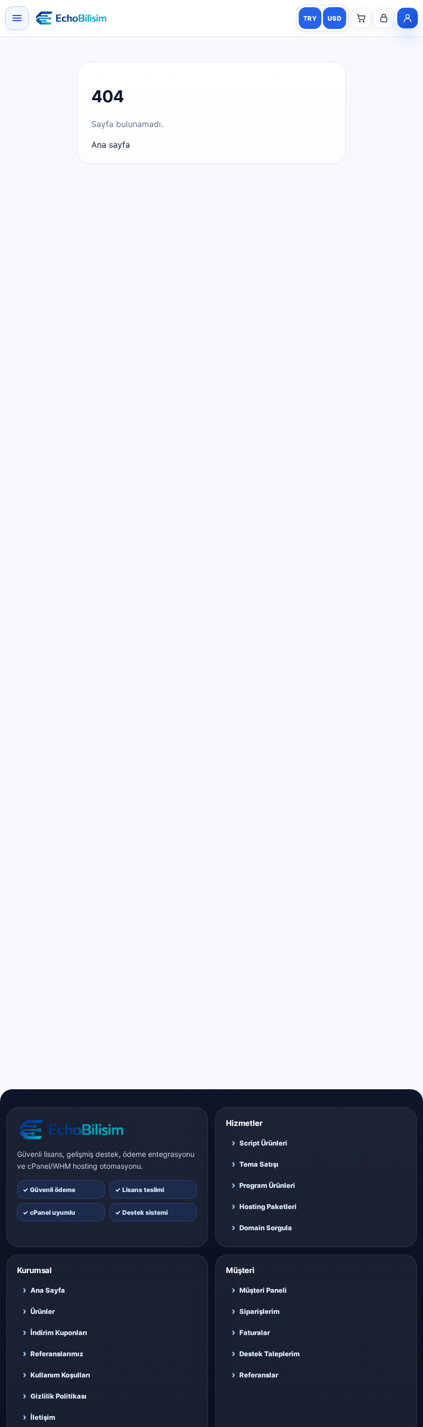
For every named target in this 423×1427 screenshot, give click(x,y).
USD (334, 18)
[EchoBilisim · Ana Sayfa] (71, 18)
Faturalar (251, 1332)
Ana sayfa (110, 144)
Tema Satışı (255, 1163)
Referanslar (255, 1374)
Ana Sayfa (44, 1289)
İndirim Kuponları (55, 1332)
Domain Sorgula (262, 1227)
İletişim (39, 1417)
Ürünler (39, 1311)
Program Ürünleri (263, 1185)
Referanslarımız (53, 1353)
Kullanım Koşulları (56, 1374)
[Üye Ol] (407, 18)
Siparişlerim (256, 1311)
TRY (310, 18)
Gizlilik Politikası (55, 1395)
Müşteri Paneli (259, 1289)
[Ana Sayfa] (107, 1129)
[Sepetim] (361, 18)
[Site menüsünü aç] (17, 18)
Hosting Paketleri (264, 1206)
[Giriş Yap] (383, 18)
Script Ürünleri (259, 1142)
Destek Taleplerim (266, 1353)
